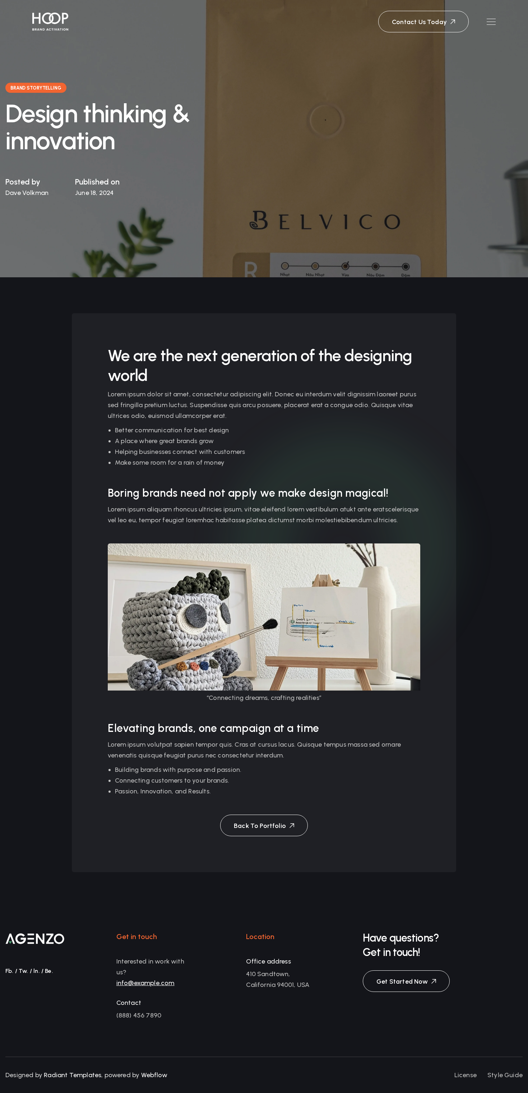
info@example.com (145, 983)
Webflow (154, 1075)
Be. (49, 970)
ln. (36, 970)
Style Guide (505, 1075)
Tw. (23, 970)
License (465, 1075)
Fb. (9, 970)
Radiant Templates (72, 1075)
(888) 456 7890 (139, 1015)
